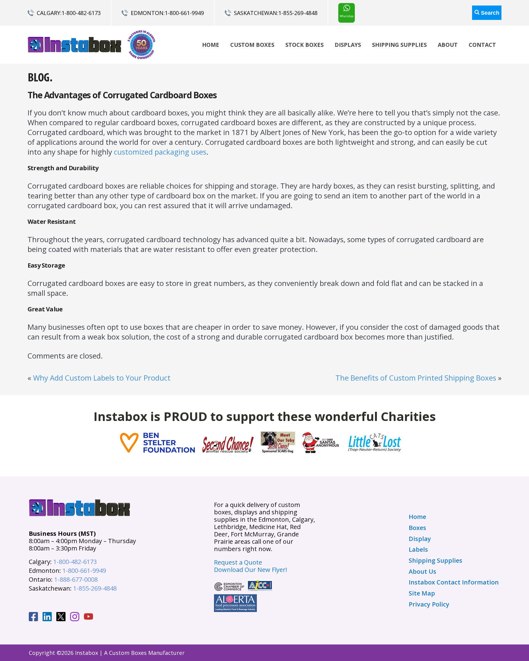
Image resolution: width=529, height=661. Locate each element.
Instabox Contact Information (454, 582)
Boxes (417, 527)
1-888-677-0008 (76, 579)
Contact (482, 44)
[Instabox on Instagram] (74, 617)
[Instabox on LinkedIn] (47, 617)
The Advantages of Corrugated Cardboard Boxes (122, 95)
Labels (418, 549)
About (448, 44)
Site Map (422, 593)
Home (210, 44)
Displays (348, 44)
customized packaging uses (160, 152)
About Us (422, 571)
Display (420, 539)
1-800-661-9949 (184, 13)
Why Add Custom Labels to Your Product (102, 378)
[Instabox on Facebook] (33, 617)
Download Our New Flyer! (250, 569)
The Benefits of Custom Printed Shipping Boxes (416, 378)
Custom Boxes (252, 44)
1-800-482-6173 (81, 13)
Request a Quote (238, 562)
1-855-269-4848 (297, 13)
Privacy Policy (429, 604)
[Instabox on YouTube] (88, 617)
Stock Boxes (304, 44)
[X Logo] (61, 617)
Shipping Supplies (399, 44)
